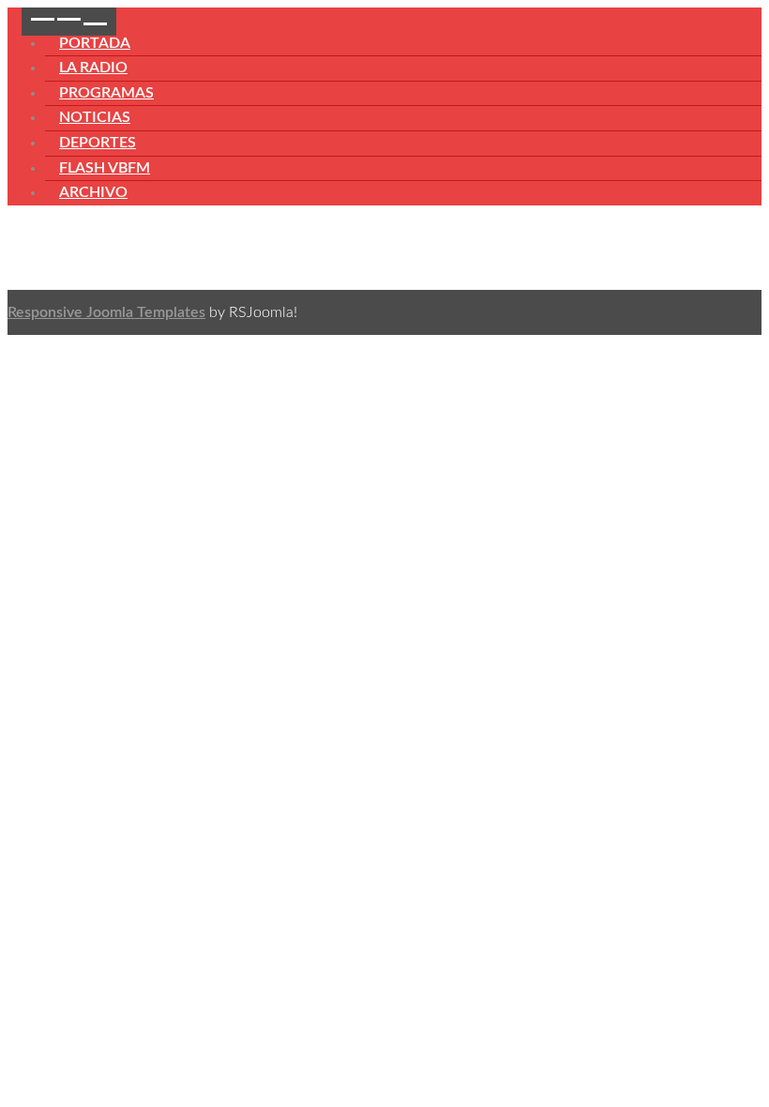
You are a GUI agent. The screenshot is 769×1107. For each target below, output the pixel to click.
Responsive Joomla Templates (106, 312)
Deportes (97, 142)
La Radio (93, 67)
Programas (106, 92)
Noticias (94, 117)
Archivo (93, 192)
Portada (94, 43)
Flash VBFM (104, 167)
